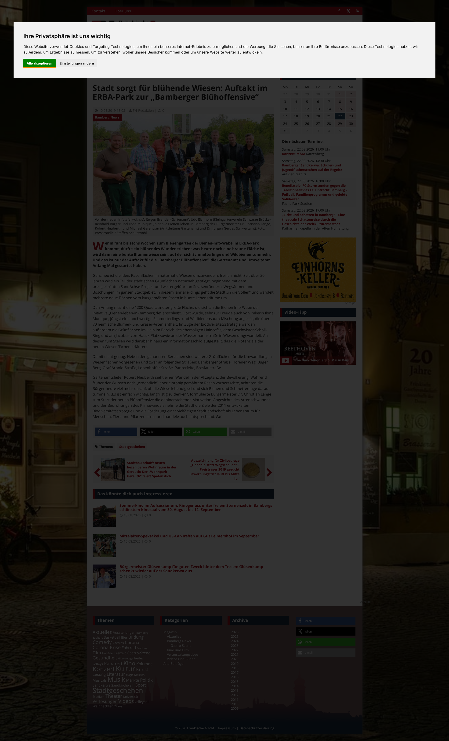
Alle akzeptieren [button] (39, 63)
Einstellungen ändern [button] (77, 63)
